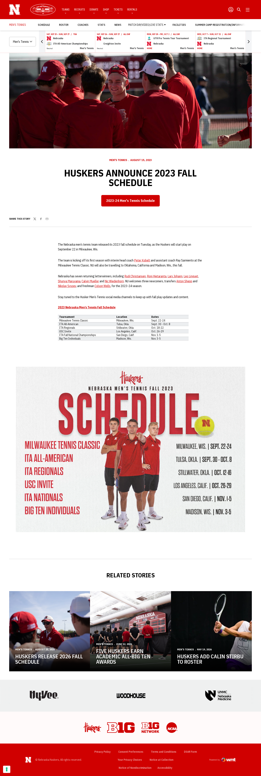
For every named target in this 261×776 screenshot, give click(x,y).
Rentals (132, 9)
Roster (63, 25)
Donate (94, 9)
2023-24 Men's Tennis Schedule (130, 200)
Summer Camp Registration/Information (222, 25)
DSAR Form (190, 751)
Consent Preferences (130, 751)
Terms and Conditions (163, 751)
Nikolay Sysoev (67, 286)
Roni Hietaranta (156, 276)
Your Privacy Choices (130, 759)
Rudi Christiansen (135, 276)
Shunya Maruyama (69, 281)
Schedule (44, 25)
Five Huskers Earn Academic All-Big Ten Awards (123, 656)
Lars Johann (175, 276)
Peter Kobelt (142, 260)
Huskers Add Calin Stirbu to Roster (210, 659)
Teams (66, 9)
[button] (42, 42)
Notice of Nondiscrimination (135, 768)
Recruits (79, 9)
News (117, 25)
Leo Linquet (191, 276)
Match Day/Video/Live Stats (145, 25)
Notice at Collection (161, 759)
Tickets (118, 9)
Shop (106, 9)
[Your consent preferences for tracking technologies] (6, 769)
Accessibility (164, 768)
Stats (101, 25)
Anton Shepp (184, 281)
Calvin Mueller (90, 281)
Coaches (83, 25)
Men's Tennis (118, 160)
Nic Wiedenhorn (114, 281)
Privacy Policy (102, 751)
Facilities (179, 25)
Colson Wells (102, 286)
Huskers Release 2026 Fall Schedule (49, 659)
